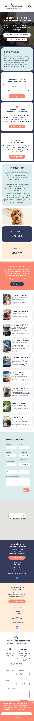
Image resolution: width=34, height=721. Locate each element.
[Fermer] (31, 703)
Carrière (10, 656)
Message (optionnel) (11, 688)
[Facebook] (17, 578)
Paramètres (16, 717)
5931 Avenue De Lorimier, (17, 549)
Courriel (21, 444)
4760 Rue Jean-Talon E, (17, 593)
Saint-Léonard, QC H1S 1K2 (17, 595)
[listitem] (17, 86)
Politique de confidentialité (17, 709)
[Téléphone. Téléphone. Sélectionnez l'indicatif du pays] (8, 455)
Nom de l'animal (10, 461)
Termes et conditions (24, 653)
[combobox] (24, 455)
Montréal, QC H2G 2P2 (17, 551)
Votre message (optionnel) (13, 476)
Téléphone (9, 452)
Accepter (16, 713)
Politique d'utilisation (24, 652)
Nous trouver (10, 655)
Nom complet (10, 444)
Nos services (10, 652)
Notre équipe (10, 653)
